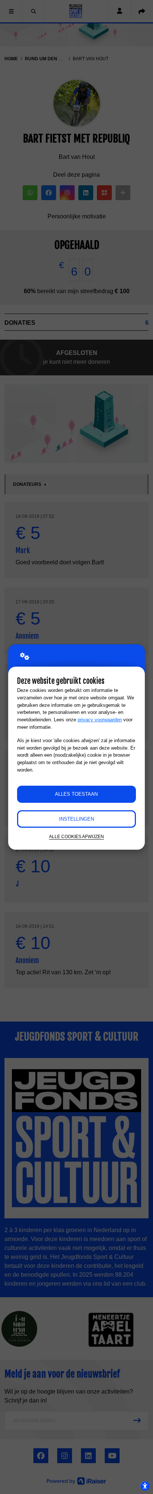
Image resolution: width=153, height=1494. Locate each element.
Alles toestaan (76, 794)
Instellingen (76, 819)
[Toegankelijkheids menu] (144, 1485)
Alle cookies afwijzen (76, 836)
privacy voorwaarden (100, 719)
